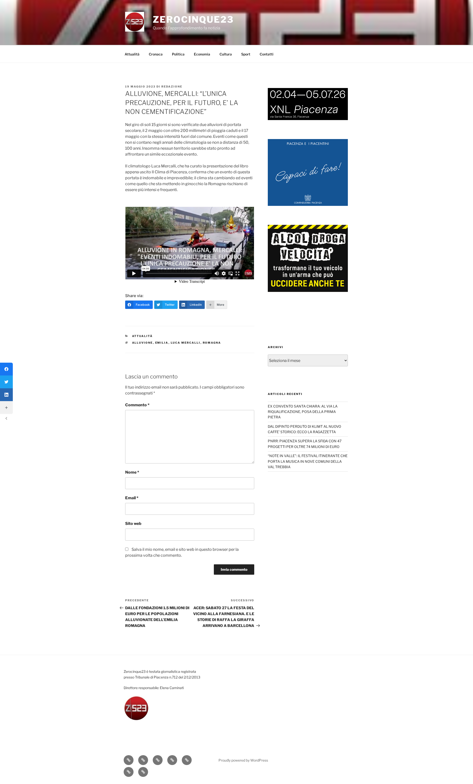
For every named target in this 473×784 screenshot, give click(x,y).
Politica (178, 54)
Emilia (162, 342)
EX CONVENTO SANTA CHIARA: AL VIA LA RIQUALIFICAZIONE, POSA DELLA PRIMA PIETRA (303, 411)
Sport (245, 54)
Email (131, 498)
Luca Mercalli (186, 342)
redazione (171, 86)
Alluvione (142, 342)
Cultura (226, 54)
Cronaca (156, 54)
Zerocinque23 (193, 19)
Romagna (212, 342)
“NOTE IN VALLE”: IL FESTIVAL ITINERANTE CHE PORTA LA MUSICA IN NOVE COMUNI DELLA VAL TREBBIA (308, 461)
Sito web (133, 523)
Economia (202, 54)
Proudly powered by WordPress (243, 760)
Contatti (266, 54)
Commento (137, 405)
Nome (132, 472)
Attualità (132, 54)
